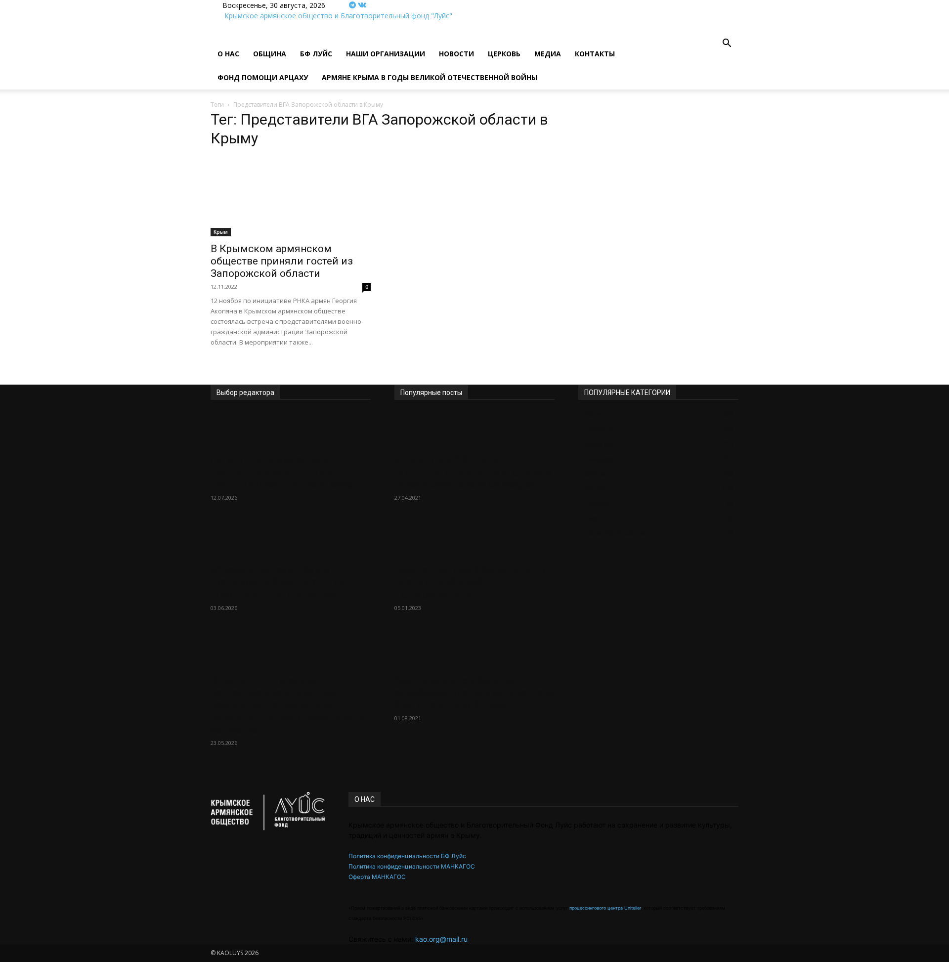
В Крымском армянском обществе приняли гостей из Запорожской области (282, 261)
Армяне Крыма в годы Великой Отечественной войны (429, 77)
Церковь (504, 53)
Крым (221, 231)
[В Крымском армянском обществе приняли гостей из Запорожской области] (291, 196)
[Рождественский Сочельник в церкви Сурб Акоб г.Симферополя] (474, 540)
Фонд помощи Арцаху (262, 77)
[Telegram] (353, 5)
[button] (726, 44)
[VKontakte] (362, 5)
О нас (228, 53)
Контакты (595, 53)
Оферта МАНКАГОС (377, 876)
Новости (456, 53)
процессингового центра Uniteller (605, 908)
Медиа (547, 53)
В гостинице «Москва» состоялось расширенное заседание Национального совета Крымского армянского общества (287, 705)
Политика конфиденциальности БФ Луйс (407, 856)
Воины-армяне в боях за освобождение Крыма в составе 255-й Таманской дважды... (474, 692)
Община (269, 53)
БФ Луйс (316, 53)
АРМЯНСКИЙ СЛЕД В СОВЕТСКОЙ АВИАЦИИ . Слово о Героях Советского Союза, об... (473, 472)
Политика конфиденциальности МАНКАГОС (411, 866)
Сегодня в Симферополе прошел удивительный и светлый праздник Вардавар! (283, 472)
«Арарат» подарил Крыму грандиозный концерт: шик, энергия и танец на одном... (279, 582)
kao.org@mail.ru (441, 939)
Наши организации (385, 53)
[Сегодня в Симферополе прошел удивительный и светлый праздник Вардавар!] (291, 430)
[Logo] (212, 37)
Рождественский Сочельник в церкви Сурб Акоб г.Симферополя (469, 582)
